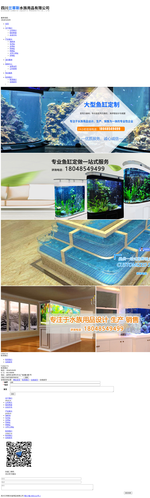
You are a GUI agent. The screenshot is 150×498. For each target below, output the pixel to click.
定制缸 (12, 55)
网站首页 (16, 380)
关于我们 (8, 28)
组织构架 (13, 33)
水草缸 (12, 46)
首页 (7, 24)
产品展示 (8, 39)
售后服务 (8, 73)
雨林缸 (12, 51)
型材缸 (12, 48)
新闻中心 (8, 64)
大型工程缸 (14, 53)
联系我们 (8, 77)
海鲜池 (12, 42)
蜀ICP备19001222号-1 (32, 496)
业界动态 (13, 66)
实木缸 (12, 44)
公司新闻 (13, 69)
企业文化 (13, 35)
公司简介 (13, 30)
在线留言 (13, 82)
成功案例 (8, 60)
